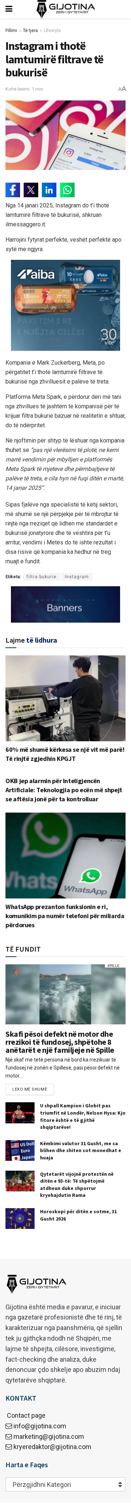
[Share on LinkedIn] (49, 190)
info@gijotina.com (39, 1426)
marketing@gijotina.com (48, 1436)
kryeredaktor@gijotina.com (52, 1447)
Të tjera (30, 30)
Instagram (77, 576)
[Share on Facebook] (12, 190)
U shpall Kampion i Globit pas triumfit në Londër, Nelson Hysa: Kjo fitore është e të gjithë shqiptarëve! (83, 1116)
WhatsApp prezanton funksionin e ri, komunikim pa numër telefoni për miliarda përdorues (64, 915)
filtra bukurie (41, 576)
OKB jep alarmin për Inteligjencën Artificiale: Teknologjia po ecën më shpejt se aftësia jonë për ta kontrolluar (63, 790)
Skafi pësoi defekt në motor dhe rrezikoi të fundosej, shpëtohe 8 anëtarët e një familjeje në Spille (59, 1042)
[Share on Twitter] (31, 190)
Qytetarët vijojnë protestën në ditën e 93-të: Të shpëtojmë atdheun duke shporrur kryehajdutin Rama (77, 1185)
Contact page (25, 1415)
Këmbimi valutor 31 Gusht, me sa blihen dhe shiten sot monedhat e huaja (80, 1150)
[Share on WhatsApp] (67, 190)
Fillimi (11, 30)
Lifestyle (52, 30)
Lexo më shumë (29, 1089)
